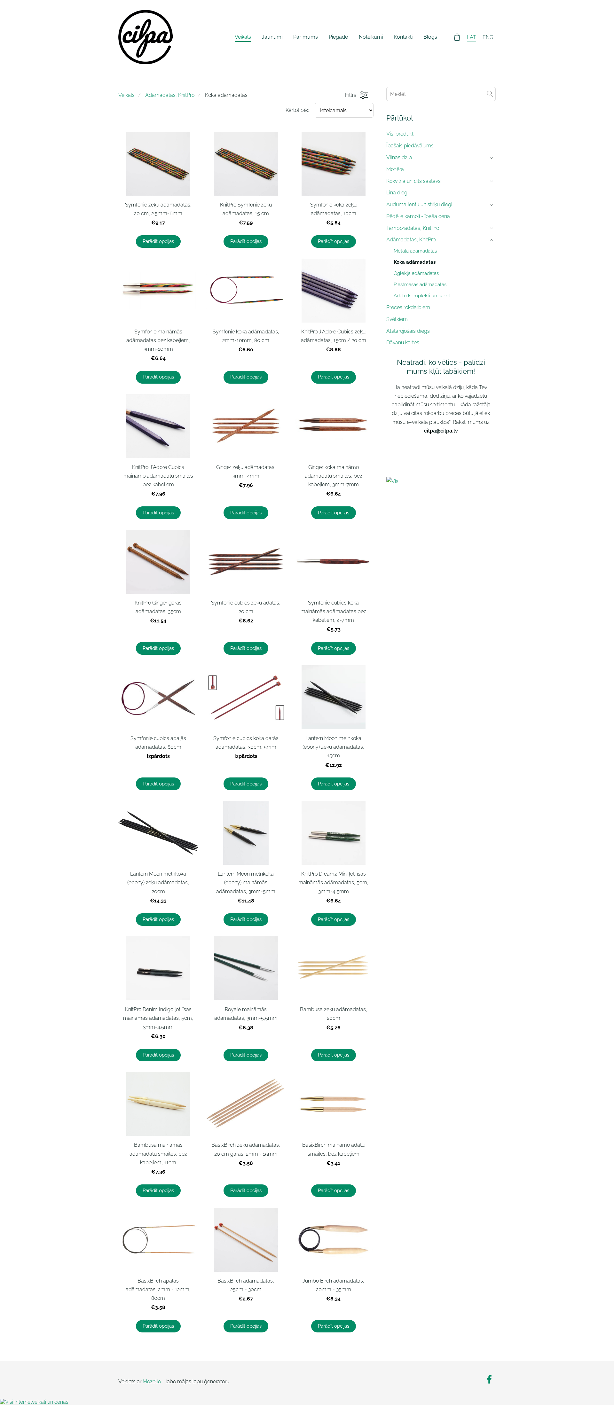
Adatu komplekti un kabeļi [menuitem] (423, 296)
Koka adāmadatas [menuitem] (415, 262)
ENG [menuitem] (488, 37)
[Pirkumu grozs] (457, 37)
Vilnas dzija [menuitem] (399, 157)
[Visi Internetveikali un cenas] (441, 482)
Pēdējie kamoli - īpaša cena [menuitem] (418, 216)
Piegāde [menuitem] (338, 37)
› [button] (492, 158)
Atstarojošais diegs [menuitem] (408, 331)
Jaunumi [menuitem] (272, 37)
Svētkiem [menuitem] (397, 319)
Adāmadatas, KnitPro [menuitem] (411, 240)
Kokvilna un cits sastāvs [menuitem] (413, 181)
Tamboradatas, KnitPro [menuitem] (412, 228)
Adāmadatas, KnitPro (169, 95)
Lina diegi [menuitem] (397, 193)
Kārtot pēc (298, 110)
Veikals (126, 95)
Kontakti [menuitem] (403, 37)
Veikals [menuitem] (243, 37)
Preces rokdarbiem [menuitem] (408, 307)
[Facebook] (489, 1379)
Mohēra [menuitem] (395, 169)
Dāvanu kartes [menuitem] (402, 343)
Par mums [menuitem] (305, 37)
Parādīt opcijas (158, 241)
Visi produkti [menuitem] (400, 134)
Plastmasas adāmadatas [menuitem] (420, 284)
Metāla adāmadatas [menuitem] (415, 251)
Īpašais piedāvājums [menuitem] (410, 146)
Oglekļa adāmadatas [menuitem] (416, 273)
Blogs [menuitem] (430, 37)
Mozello (152, 1381)
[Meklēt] (490, 93)
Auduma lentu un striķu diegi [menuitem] (419, 204)
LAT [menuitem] (471, 37)
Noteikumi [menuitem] (371, 37)
